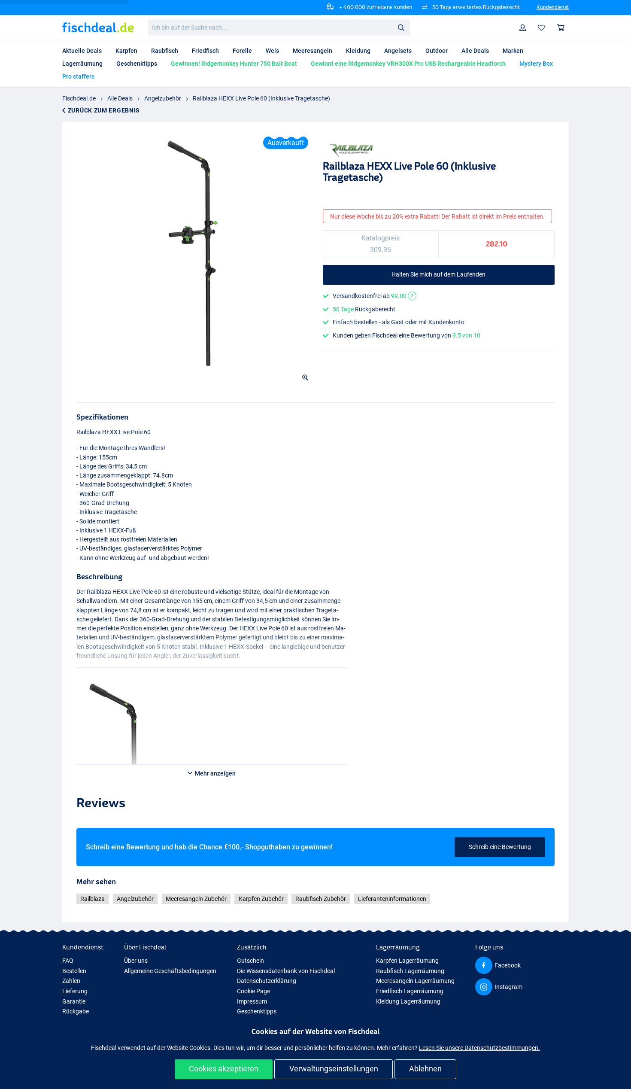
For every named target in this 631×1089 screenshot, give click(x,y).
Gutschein (250, 960)
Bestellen (74, 970)
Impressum (252, 1001)
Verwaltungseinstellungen (333, 1068)
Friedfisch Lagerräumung (409, 991)
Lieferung (75, 991)
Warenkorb (561, 27)
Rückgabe (75, 1011)
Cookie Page (253, 991)
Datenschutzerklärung (266, 980)
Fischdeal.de (79, 98)
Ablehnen (425, 1068)
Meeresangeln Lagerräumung (415, 980)
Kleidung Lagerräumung (408, 1001)
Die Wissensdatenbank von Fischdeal (286, 970)
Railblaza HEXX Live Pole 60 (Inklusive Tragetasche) (261, 98)
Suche (401, 27)
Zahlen (71, 980)
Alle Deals (120, 98)
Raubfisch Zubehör (320, 898)
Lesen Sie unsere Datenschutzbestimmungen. (479, 1047)
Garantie (73, 1001)
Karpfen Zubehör (261, 898)
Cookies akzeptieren (223, 1068)
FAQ (67, 960)
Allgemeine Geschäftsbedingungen (170, 970)
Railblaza (92, 898)
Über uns (136, 960)
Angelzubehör (162, 98)
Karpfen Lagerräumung (407, 960)
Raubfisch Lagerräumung (410, 970)
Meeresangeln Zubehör (196, 898)
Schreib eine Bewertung (500, 846)
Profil (523, 27)
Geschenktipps (256, 1011)
